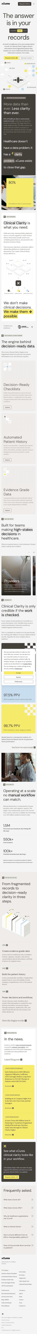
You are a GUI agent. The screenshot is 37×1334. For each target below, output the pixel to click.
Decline (18, 677)
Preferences (18, 681)
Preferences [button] (18, 668)
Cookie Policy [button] (27, 664)
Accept (18, 673)
